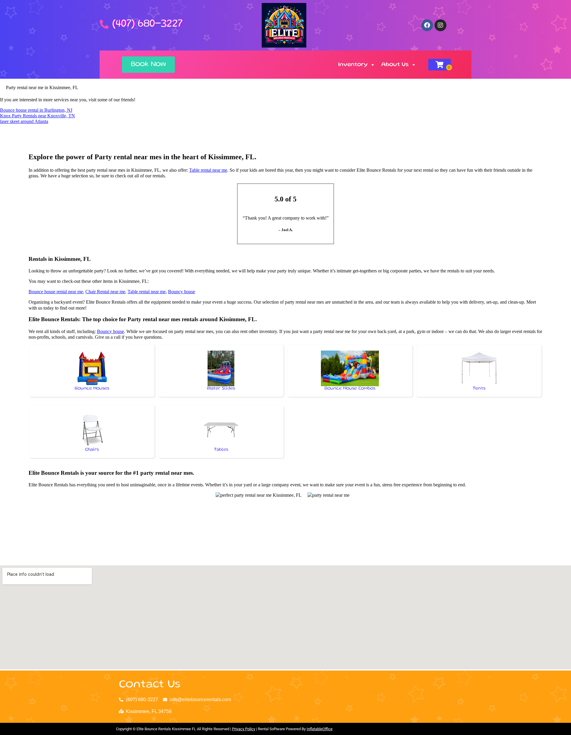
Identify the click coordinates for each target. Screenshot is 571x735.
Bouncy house (181, 291)
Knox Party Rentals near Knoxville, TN (37, 115)
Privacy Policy (243, 729)
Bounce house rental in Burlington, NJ (36, 110)
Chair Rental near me (105, 291)
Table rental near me (208, 170)
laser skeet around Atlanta (24, 121)
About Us (395, 64)
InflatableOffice (319, 729)
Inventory (353, 64)
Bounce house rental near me (56, 291)
